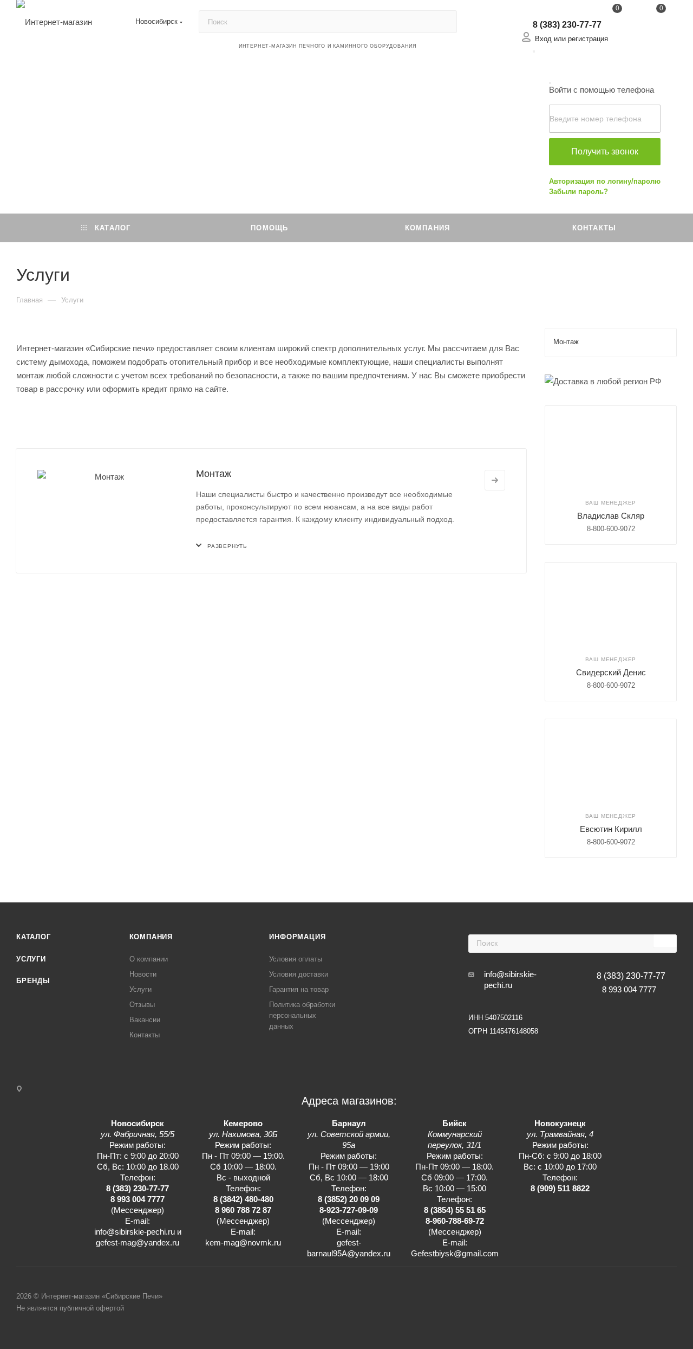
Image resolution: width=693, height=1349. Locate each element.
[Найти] (443, 21)
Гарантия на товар (299, 989)
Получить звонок (604, 151)
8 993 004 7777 (629, 989)
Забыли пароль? (578, 192)
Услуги (31, 959)
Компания (151, 937)
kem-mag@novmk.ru (243, 1242)
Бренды (33, 981)
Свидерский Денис (611, 672)
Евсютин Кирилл (611, 829)
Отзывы (142, 1005)
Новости (142, 974)
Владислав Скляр (610, 515)
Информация (297, 937)
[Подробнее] (495, 480)
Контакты (144, 1035)
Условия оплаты (295, 959)
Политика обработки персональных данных (302, 1015)
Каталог (33, 937)
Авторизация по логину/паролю (605, 181)
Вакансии (144, 1020)
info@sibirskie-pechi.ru (510, 980)
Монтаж (213, 473)
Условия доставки (298, 974)
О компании (148, 959)
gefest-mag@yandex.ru (137, 1242)
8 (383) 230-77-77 (567, 24)
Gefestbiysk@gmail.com (455, 1253)
